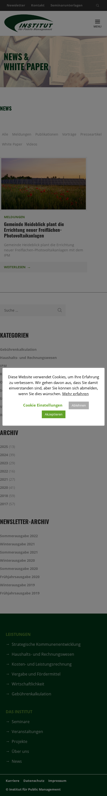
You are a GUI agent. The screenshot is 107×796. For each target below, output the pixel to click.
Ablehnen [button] (79, 405)
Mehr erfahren (75, 393)
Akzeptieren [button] (53, 414)
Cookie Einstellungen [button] (42, 405)
